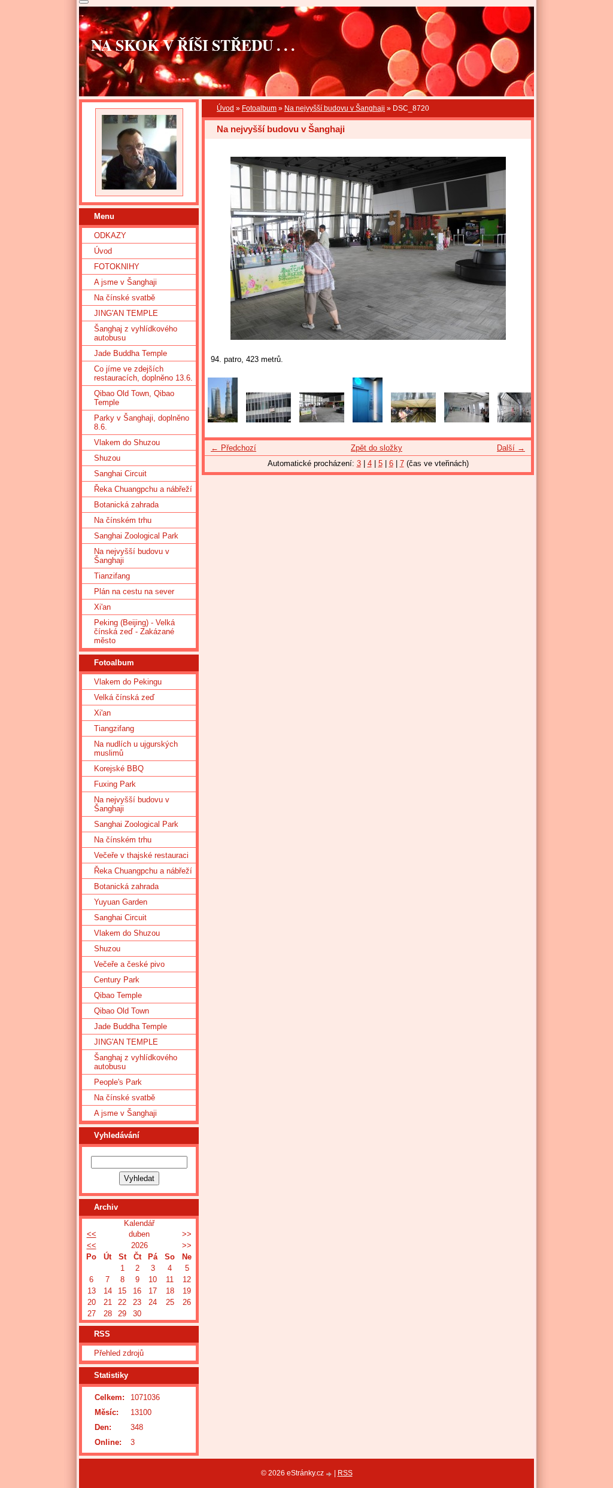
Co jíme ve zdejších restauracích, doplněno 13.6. (143, 373)
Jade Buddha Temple (130, 353)
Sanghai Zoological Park (136, 535)
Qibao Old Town (121, 1010)
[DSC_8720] (321, 419)
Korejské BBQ (119, 768)
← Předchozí (233, 447)
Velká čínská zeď (124, 697)
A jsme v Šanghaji (125, 282)
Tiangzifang (114, 728)
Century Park (116, 979)
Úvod (225, 108)
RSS (345, 1473)
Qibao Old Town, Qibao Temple (134, 398)
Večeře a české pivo (129, 964)
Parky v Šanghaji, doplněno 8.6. (141, 422)
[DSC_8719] (413, 419)
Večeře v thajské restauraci (141, 855)
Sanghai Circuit (120, 473)
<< (91, 1234)
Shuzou (107, 458)
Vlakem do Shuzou (127, 442)
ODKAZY (110, 235)
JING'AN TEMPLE (126, 313)
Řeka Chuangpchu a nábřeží (143, 489)
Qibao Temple (118, 995)
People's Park (118, 1082)
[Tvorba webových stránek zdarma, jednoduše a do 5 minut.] (330, 1474)
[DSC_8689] (268, 419)
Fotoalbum (259, 108)
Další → (511, 447)
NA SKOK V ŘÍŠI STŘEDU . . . (193, 45)
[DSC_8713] (466, 419)
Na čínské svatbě (124, 297)
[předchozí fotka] (224, 248)
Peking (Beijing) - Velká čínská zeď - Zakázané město (134, 631)
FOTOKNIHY (116, 266)
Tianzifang (112, 575)
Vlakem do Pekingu (128, 681)
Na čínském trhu (122, 520)
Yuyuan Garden (120, 901)
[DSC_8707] (519, 419)
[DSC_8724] (368, 419)
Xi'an (102, 606)
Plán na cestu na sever (134, 591)
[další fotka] (511, 248)
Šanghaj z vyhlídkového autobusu (135, 333)
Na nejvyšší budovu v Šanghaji (334, 108)
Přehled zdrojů (119, 1353)
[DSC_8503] (223, 419)
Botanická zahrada (126, 504)
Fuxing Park (115, 784)
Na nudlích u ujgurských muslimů (136, 748)
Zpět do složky (376, 447)
